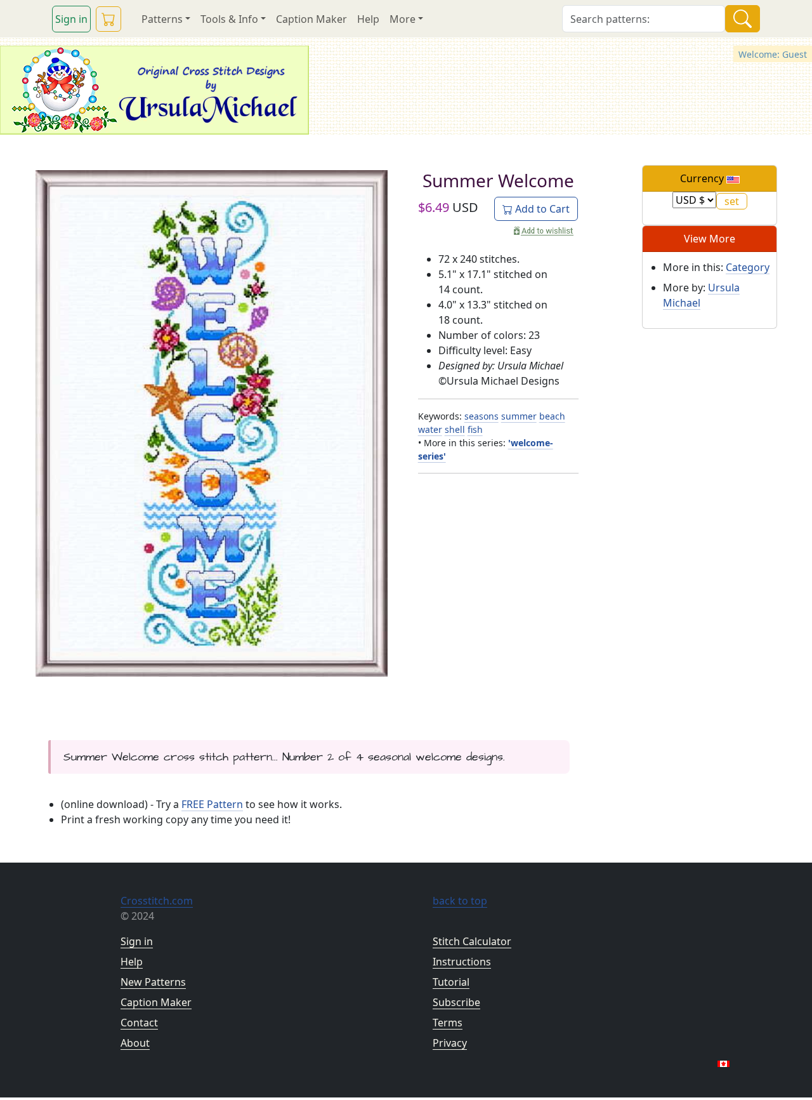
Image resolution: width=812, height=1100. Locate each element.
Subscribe (456, 1002)
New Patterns (153, 982)
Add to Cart (541, 209)
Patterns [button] (162, 19)
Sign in (71, 19)
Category (747, 267)
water (430, 429)
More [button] (403, 19)
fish (475, 429)
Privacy (450, 1043)
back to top (460, 901)
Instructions (462, 962)
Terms (447, 1023)
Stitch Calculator (472, 941)
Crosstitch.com (157, 901)
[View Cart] (108, 19)
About (135, 1043)
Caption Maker (311, 19)
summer (519, 416)
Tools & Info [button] (229, 19)
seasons (481, 416)
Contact (139, 1023)
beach (552, 416)
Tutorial (451, 982)
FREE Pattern (212, 804)
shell (455, 429)
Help (368, 19)
